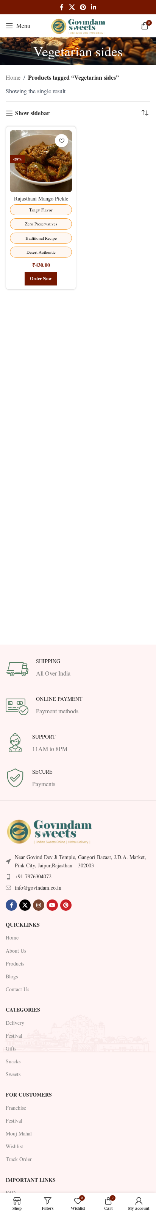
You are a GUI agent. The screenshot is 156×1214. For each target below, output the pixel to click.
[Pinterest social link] (82, 7)
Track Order (19, 1159)
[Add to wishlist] (61, 140)
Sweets (13, 1074)
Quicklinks (23, 925)
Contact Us (17, 989)
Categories (23, 1009)
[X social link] (71, 7)
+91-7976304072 (33, 876)
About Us (16, 950)
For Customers (29, 1094)
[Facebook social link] (61, 7)
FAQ (11, 1192)
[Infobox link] (78, 669)
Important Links (31, 1180)
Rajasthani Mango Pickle (41, 198)
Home (13, 77)
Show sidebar (32, 113)
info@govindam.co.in (38, 887)
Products (15, 963)
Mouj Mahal (19, 1133)
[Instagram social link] (38, 905)
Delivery (15, 1022)
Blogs (12, 976)
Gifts (11, 1048)
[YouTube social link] (52, 905)
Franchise (16, 1107)
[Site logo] (78, 25)
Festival (14, 1035)
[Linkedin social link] (94, 7)
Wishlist (14, 1146)
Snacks (13, 1061)
